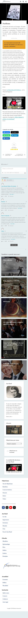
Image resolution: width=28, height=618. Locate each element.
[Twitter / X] (7, 507)
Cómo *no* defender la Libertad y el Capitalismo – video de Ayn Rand (13, 345)
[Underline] (5, 172)
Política (4, 550)
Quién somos (6, 593)
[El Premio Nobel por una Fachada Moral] (14, 369)
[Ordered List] (9, 172)
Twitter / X (15, 132)
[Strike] (7, 172)
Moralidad (5, 585)
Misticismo (6, 301)
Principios (5, 556)
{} (16, 172)
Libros (4, 495)
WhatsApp (7, 135)
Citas (4, 528)
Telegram (15, 135)
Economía (5, 579)
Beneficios (5, 486)
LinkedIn (7, 138)
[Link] (15, 172)
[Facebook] (3, 507)
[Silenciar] (18, 472)
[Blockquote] (12, 172)
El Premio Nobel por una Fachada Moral (11, 364)
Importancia (6, 519)
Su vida (4, 516)
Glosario (5, 492)
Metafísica (5, 541)
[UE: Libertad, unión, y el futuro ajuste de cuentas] (14, 328)
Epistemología (6, 544)
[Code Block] (13, 172)
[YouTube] (10, 507)
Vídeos (4, 499)
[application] (14, 468)
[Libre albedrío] (14, 266)
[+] (18, 172)
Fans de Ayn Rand (7, 532)
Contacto (5, 596)
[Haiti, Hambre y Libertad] (14, 287)
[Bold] (2, 172)
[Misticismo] (14, 307)
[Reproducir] (9, 472)
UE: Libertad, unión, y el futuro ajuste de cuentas (13, 323)
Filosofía (5, 525)
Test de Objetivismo (8, 483)
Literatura (5, 522)
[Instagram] (14, 507)
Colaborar (5, 599)
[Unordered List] (10, 172)
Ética (4, 547)
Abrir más (14, 245)
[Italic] (4, 172)
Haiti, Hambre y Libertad (11, 281)
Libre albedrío (7, 260)
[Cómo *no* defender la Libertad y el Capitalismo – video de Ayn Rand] (14, 349)
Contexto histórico (7, 489)
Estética (5, 553)
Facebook (7, 132)
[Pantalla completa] (20, 472)
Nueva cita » (9, 416)
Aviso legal (5, 602)
